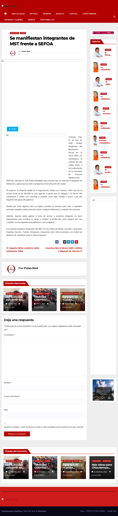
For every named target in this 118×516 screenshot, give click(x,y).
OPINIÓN (47, 14)
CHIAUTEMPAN (89, 14)
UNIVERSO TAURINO (13, 20)
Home (82, 511)
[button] (114, 17)
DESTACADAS (18, 14)
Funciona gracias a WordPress (12, 511)
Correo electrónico (12, 396)
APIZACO (60, 14)
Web (6, 410)
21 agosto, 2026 (15, 472)
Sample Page (111, 511)
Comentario (9, 335)
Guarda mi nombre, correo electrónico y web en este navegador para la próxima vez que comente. (44, 427)
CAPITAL (73, 14)
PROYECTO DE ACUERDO (95, 511)
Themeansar (42, 511)
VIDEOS (31, 20)
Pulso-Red (26, 51)
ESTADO (34, 14)
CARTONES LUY (47, 20)
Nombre (8, 383)
